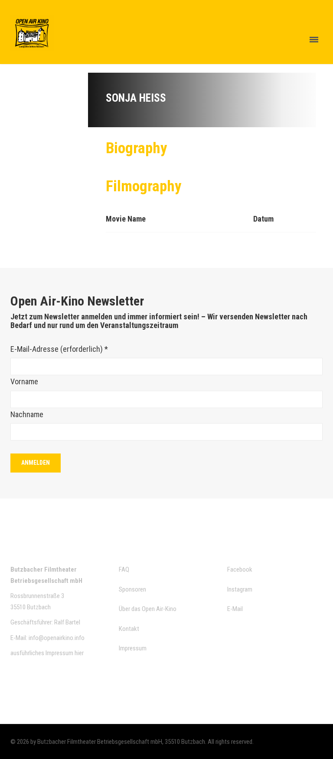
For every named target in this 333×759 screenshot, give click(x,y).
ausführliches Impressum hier (47, 653)
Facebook (239, 569)
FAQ (124, 569)
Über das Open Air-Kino (147, 609)
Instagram (239, 589)
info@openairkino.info (57, 638)
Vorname (24, 381)
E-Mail (235, 609)
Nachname (26, 414)
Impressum (133, 648)
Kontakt (129, 629)
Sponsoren (132, 589)
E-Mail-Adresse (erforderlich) (59, 349)
